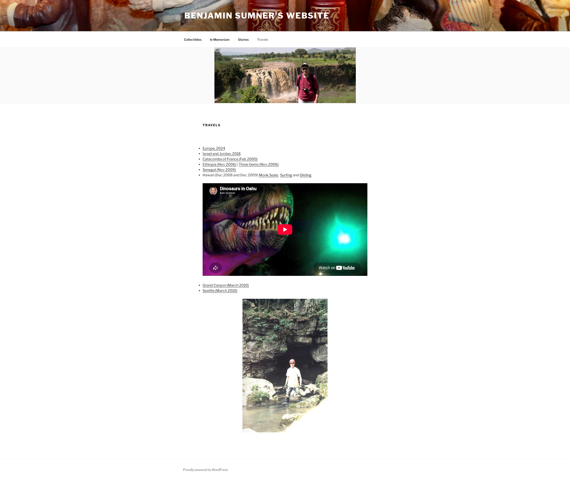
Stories (243, 39)
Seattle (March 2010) (220, 291)
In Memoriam (220, 39)
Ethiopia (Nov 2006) (219, 164)
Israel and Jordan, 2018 (222, 154)
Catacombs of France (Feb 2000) (230, 159)
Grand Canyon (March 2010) (226, 285)
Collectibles (193, 39)
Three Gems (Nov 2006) (259, 164)
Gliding (305, 175)
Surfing (286, 175)
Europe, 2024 (214, 148)
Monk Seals (268, 175)
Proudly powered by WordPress (205, 470)
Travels (262, 39)
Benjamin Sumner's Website (257, 15)
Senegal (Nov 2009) (219, 170)
